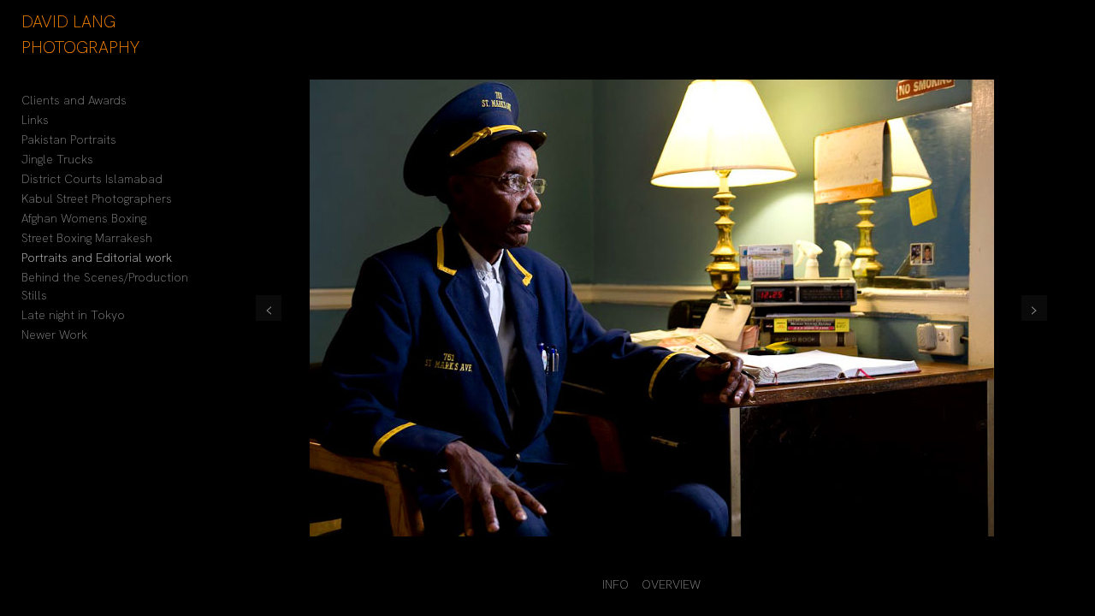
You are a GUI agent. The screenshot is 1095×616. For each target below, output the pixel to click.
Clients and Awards (74, 100)
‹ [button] (268, 308)
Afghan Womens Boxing (83, 218)
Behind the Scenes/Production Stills (104, 286)
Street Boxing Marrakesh (86, 238)
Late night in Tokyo (73, 315)
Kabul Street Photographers (96, 198)
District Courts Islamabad (92, 179)
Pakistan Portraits (68, 139)
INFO (615, 584)
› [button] (1034, 308)
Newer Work (54, 334)
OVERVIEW (671, 584)
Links (35, 119)
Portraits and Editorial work (96, 257)
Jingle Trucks (57, 159)
